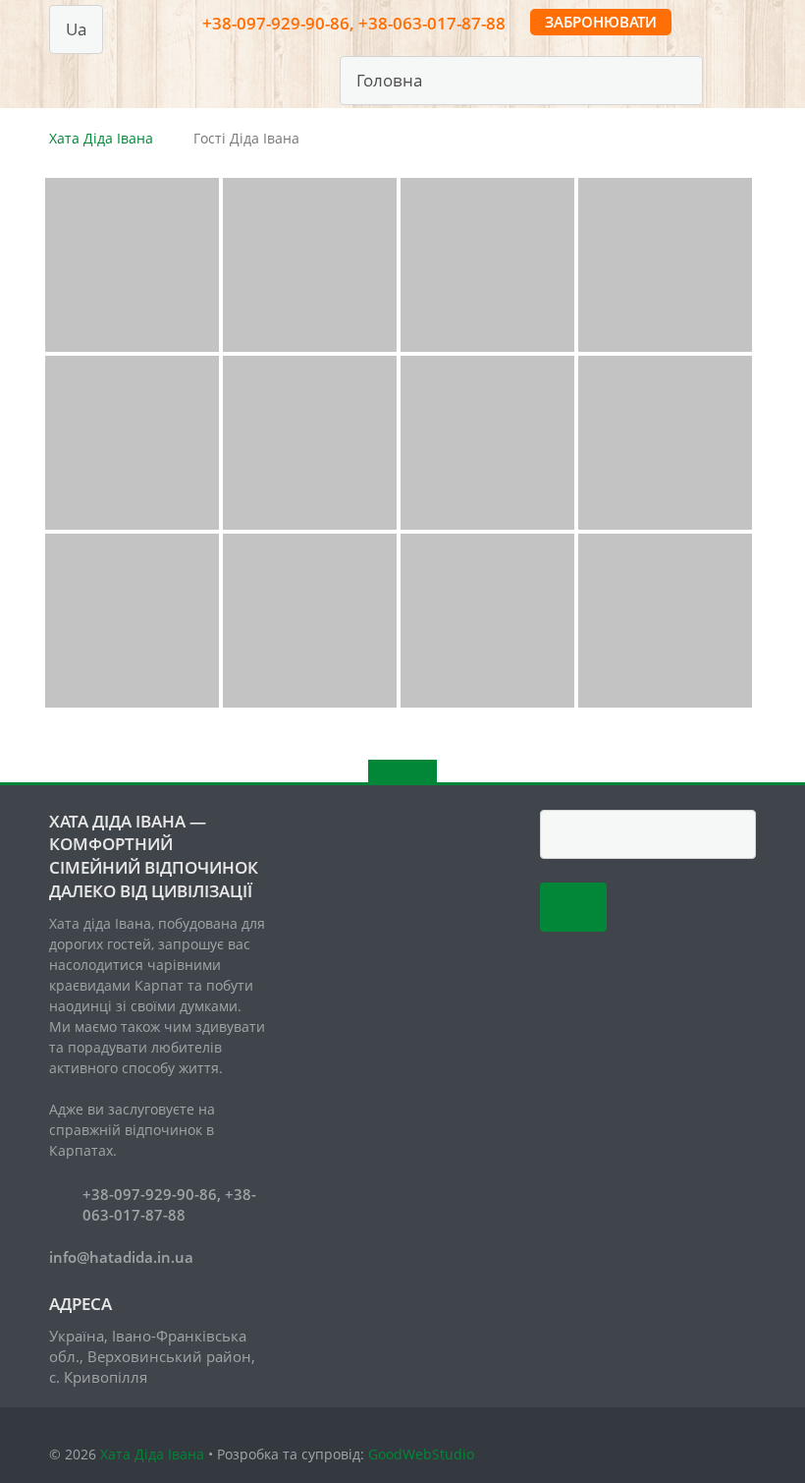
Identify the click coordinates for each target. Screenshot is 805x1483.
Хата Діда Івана (101, 138)
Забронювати (601, 21)
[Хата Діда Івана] (53, 77)
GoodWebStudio (421, 1454)
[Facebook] (727, 75)
